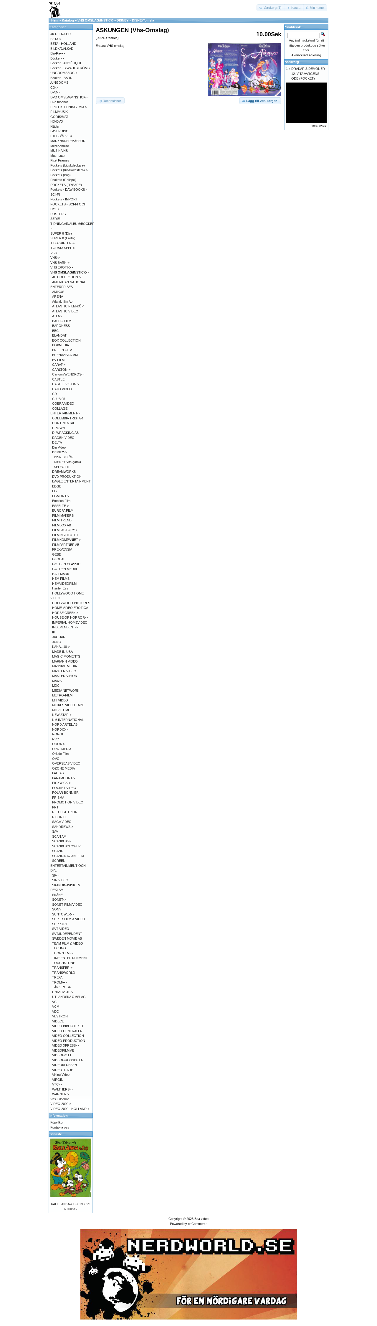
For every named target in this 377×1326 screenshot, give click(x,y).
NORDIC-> (60, 729)
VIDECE (58, 1021)
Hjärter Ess (60, 588)
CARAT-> (58, 364)
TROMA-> (59, 982)
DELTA (57, 442)
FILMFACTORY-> (64, 530)
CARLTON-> (61, 369)
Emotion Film (61, 501)
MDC (55, 685)
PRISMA (58, 797)
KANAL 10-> (61, 646)
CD (54, 394)
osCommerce (197, 1223)
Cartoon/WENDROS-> (68, 374)
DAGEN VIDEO (63, 437)
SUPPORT (60, 924)
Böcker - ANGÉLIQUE (66, 63)
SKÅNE (57, 895)
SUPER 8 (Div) (61, 233)
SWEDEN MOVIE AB (67, 938)
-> (69, 272)
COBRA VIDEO (63, 403)
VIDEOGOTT (62, 1055)
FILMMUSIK (59, 111)
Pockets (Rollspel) (63, 180)
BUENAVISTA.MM (65, 355)
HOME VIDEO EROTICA (70, 608)
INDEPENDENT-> (65, 627)
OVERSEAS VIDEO (66, 763)
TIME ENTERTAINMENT (70, 958)
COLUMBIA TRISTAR (67, 418)
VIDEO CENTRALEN (67, 1031)
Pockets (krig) (60, 175)
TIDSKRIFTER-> (62, 243)
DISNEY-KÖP (63, 457)
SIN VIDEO (60, 880)
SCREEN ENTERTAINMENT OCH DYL (68, 865)
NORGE (58, 734)
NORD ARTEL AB (64, 724)
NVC (55, 739)
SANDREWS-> (62, 826)
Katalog (68, 20)
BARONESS (61, 325)
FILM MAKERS (63, 515)
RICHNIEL (59, 817)
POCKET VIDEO (64, 788)
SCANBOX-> (61, 841)
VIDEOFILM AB (63, 1050)
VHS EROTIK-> (61, 267)
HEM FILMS (61, 578)
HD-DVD (56, 121)
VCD (53, 253)
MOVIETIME (61, 710)
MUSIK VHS (59, 150)
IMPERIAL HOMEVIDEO (69, 622)
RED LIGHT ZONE (66, 812)
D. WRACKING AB (65, 432)
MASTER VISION (64, 676)
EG (54, 491)
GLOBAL (58, 559)
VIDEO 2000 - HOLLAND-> (70, 1109)
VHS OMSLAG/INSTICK (95, 20)
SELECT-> (61, 467)
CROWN (58, 428)
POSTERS (58, 214)
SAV (55, 831)
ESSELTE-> (60, 506)
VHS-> (55, 257)
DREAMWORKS (64, 471)
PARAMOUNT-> (63, 778)
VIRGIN (57, 1079)
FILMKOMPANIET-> (66, 539)
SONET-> (59, 899)
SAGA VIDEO (62, 821)
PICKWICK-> (61, 783)
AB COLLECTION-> (66, 277)
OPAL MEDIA (61, 749)
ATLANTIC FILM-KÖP (68, 306)
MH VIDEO (60, 700)
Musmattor (58, 155)
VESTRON (60, 1016)
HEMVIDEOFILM (64, 583)
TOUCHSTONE (63, 963)
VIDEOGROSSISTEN (67, 1060)
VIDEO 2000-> (60, 1104)
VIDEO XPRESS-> (65, 1045)
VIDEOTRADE (62, 1070)
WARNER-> (60, 1094)
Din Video (59, 447)
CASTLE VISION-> (65, 384)
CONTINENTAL (63, 423)
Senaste (55, 1134)
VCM (55, 1006)
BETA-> (55, 39)
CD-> (54, 87)
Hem (54, 20)
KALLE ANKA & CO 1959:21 (71, 1204)
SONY (56, 909)
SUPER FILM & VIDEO (68, 919)
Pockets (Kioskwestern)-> (69, 170)
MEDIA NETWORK (65, 690)
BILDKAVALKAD (61, 48)
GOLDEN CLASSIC (66, 564)
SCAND (57, 851)
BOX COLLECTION (66, 340)
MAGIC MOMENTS (66, 656)
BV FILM (58, 360)
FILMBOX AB (61, 525)
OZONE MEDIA (63, 768)
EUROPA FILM (62, 510)
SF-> (55, 875)
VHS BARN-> (60, 262)
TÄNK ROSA (61, 987)
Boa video (201, 1218)
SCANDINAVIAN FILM (68, 856)
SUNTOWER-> (63, 914)
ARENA (57, 296)
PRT (55, 807)
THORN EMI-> (62, 953)
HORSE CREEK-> (65, 613)
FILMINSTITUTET (65, 535)
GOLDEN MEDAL (65, 569)
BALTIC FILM (61, 321)
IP (53, 632)
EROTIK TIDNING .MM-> (68, 107)
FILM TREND (62, 520)
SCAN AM (59, 836)
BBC (55, 330)
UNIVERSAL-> (62, 992)
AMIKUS (58, 292)
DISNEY (122, 20)
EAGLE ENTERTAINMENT (71, 481)
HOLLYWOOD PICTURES (71, 603)
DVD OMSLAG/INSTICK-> (69, 97)
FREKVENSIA (62, 549)
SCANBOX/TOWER (66, 846)
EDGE (56, 486)
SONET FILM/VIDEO (67, 904)
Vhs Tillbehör (59, 1099)
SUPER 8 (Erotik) (62, 238)
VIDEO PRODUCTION (68, 1040)
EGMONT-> (60, 496)
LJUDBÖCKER (61, 136)
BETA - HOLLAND (63, 43)
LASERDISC (59, 131)
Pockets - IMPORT (64, 199)
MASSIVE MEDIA (64, 666)
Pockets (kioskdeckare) (67, 165)
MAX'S (57, 681)
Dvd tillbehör (59, 102)
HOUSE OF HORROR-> (70, 617)
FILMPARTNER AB (65, 544)
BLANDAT (59, 335)
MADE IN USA (62, 651)
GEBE (56, 554)
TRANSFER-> (62, 967)
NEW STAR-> (62, 714)
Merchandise (59, 146)
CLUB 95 (58, 399)
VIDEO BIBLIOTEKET (68, 1026)
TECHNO (59, 948)
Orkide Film (60, 753)
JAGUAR (58, 637)
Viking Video (61, 1074)
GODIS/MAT (59, 116)
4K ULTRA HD (60, 34)
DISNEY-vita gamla (67, 462)
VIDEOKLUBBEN (64, 1065)
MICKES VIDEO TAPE (68, 705)
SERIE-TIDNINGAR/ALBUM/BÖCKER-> (73, 223)
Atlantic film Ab (62, 301)
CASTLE (58, 379)
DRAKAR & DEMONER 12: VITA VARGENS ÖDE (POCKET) (308, 73)
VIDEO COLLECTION (68, 1035)
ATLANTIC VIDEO (65, 311)
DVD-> (55, 92)
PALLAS (58, 773)
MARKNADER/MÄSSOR (67, 141)
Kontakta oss (59, 1127)
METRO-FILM (62, 695)
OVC (55, 758)
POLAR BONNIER (65, 792)
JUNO (56, 642)
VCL (55, 1002)
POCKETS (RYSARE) (66, 185)
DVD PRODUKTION (67, 476)
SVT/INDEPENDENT (67, 933)
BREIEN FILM (62, 350)
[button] (271, 7)
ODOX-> (58, 744)
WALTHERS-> (62, 1089)
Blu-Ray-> (57, 53)
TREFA (57, 977)
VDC (55, 1011)
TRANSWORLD (63, 972)
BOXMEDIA (60, 345)
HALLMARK (60, 574)
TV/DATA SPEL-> (62, 248)
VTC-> (57, 1084)
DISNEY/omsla (143, 20)
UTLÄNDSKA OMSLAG (69, 997)
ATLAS (57, 316)
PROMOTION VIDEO (67, 802)
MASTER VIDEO (64, 671)
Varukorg (292, 62)
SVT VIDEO (60, 928)
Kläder (54, 126)
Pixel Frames (59, 160)
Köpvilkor (57, 1122)
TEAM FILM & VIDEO (67, 943)
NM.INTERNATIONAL (68, 720)
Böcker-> (57, 58)
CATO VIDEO (62, 389)
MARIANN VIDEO (65, 661)
